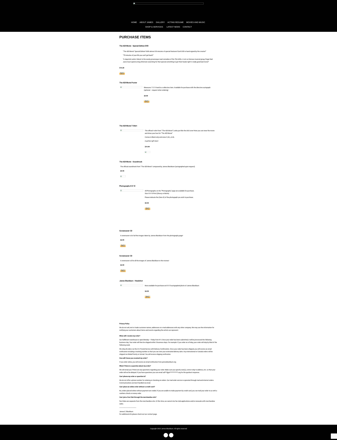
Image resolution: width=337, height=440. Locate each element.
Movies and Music (195, 22)
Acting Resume (175, 22)
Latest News (173, 27)
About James (146, 22)
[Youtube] (171, 435)
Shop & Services (154, 27)
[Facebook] (166, 435)
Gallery (160, 22)
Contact (187, 27)
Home (134, 22)
